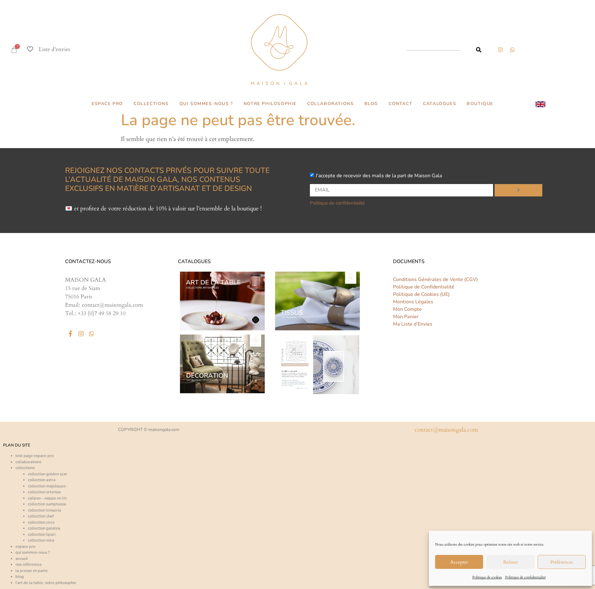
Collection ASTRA (41, 480)
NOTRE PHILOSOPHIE (270, 104)
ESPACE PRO (107, 104)
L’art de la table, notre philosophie (45, 583)
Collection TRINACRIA (44, 510)
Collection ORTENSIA (44, 492)
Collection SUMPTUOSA (47, 504)
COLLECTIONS (151, 104)
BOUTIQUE (480, 104)
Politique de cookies (487, 577)
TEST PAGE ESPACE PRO (34, 456)
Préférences (561, 562)
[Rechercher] (479, 50)
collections (25, 468)
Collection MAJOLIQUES (47, 486)
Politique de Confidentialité (423, 287)
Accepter (459, 562)
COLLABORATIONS (330, 104)
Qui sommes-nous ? (32, 552)
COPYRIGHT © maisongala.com (148, 430)
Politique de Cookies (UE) (421, 294)
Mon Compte (407, 309)
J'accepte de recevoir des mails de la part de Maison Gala (378, 175)
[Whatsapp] (91, 333)
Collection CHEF (41, 516)
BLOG (371, 104)
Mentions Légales (413, 301)
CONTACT (400, 104)
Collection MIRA (41, 540)
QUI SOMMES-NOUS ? (206, 104)
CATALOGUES (439, 104)
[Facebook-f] (70, 333)
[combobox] (435, 50)
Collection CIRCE (41, 522)
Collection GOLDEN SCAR (47, 474)
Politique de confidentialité (525, 577)
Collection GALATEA (44, 528)
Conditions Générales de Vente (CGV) (435, 279)
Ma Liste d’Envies (412, 324)
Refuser (510, 562)
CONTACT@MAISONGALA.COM (446, 430)
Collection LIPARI (41, 534)
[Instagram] (500, 49)
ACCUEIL (21, 558)
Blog (19, 576)
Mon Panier (406, 316)
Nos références (28, 564)
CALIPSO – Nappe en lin (47, 498)
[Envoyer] (518, 190)
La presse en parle (31, 571)
